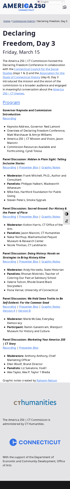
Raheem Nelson (47, 380)
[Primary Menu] (64, 7)
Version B (24, 311)
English (44, 2)
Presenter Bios (28, 167)
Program (11, 102)
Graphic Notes (50, 167)
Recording (9, 118)
